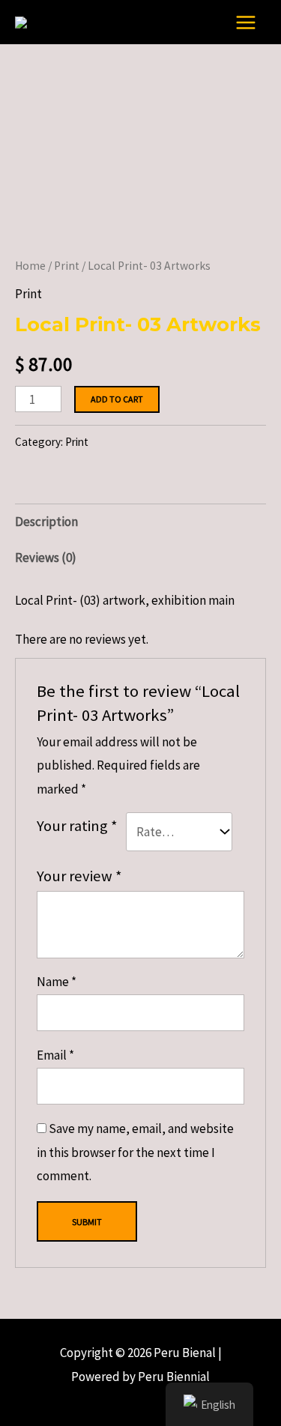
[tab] (140, 522)
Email (55, 1055)
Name (56, 981)
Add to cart (117, 399)
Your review (79, 876)
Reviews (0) (45, 557)
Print (66, 266)
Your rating (77, 826)
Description (46, 521)
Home (30, 266)
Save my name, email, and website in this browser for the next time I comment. (135, 1152)
